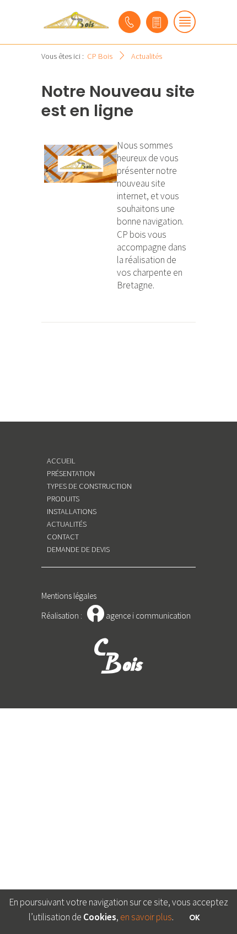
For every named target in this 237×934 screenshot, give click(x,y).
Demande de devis (78, 549)
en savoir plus (146, 917)
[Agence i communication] (75, 20)
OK (194, 918)
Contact (63, 537)
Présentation (71, 473)
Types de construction (89, 486)
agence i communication (139, 615)
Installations (71, 511)
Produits (63, 499)
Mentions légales (68, 596)
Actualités (67, 524)
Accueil (61, 461)
